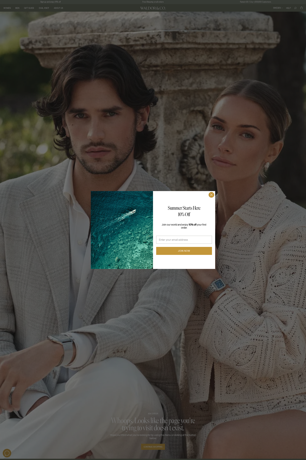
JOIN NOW (184, 251)
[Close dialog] (211, 195)
